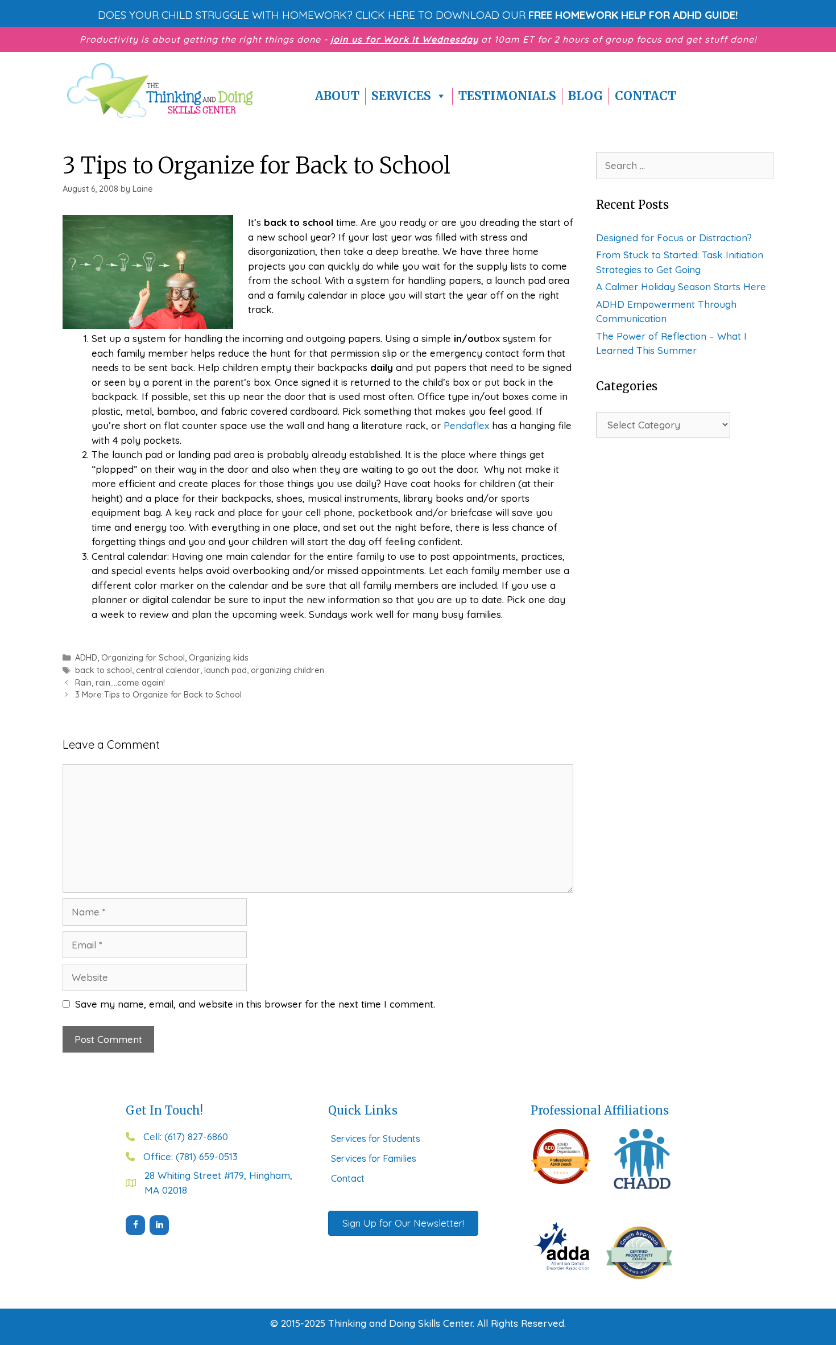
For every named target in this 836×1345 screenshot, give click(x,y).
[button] (418, 15)
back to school (103, 670)
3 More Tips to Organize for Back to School (158, 695)
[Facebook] (135, 1225)
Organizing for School (143, 658)
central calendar (168, 670)
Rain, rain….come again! (120, 683)
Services (401, 96)
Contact (645, 96)
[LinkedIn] (159, 1225)
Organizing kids (219, 658)
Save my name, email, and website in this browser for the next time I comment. (255, 1004)
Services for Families (373, 1158)
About (337, 96)
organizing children (287, 670)
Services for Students (375, 1138)
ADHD (86, 658)
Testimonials (507, 96)
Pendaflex (466, 425)
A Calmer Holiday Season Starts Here (681, 286)
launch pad (225, 670)
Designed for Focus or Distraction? (674, 238)
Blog (585, 96)
